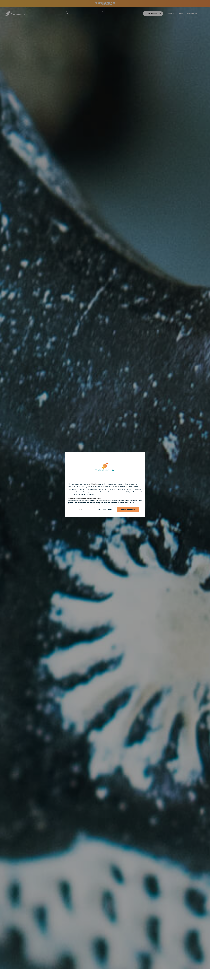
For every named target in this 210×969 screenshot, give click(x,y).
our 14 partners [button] (93, 484)
